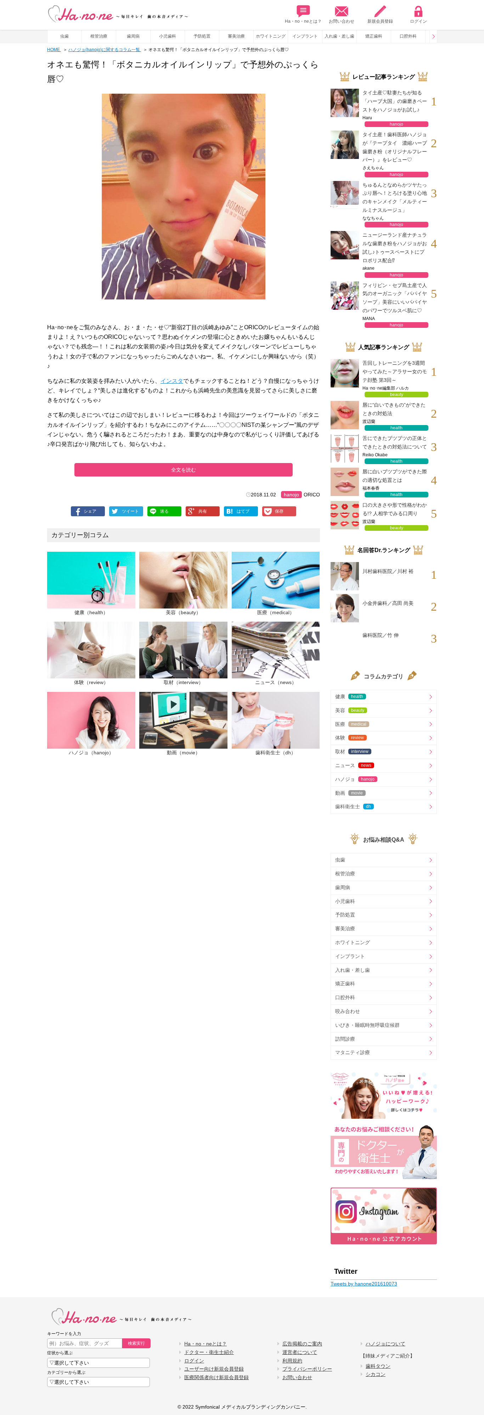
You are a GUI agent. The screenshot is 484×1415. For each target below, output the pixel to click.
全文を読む (183, 470)
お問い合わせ (341, 21)
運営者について (299, 1352)
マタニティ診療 (352, 1052)
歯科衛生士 (353, 806)
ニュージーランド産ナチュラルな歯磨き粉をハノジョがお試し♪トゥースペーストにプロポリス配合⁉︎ (394, 247)
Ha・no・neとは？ (303, 21)
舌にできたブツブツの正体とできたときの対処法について (394, 442)
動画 (349, 793)
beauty (396, 394)
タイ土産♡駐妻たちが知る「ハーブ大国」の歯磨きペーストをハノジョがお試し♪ (394, 101)
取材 (351, 751)
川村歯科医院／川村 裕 (387, 571)
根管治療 (98, 36)
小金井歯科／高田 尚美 (387, 603)
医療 (350, 724)
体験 (349, 737)
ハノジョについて (385, 1344)
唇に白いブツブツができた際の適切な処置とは (394, 476)
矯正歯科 (373, 36)
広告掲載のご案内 (302, 1344)
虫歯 (64, 36)
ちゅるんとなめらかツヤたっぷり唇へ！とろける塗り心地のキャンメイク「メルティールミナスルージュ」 (394, 197)
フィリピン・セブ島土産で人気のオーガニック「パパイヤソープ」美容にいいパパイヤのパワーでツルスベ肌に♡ (394, 297)
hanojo (291, 494)
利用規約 (292, 1361)
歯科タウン (378, 1366)
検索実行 (136, 1343)
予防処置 (201, 36)
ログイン (418, 21)
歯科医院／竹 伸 (380, 635)
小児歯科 (167, 36)
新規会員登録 (380, 21)
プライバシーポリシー (307, 1369)
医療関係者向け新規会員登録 (216, 1377)
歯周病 (133, 36)
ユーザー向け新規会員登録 (214, 1369)
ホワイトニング (271, 36)
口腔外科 (408, 36)
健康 (349, 696)
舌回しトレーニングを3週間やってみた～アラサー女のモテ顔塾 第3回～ (394, 371)
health (396, 427)
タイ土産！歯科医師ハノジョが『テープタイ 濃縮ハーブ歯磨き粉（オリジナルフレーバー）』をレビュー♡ (394, 147)
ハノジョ (355, 779)
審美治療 (236, 36)
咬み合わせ (347, 1011)
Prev (433, 36)
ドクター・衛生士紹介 (209, 1352)
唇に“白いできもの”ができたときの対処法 (394, 409)
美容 (349, 710)
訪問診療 (345, 1039)
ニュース (353, 765)
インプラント (305, 36)
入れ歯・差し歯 (339, 36)
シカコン (375, 1374)
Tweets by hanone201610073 (364, 1284)
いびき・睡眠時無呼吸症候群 (367, 1025)
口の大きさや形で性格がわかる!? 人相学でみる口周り (394, 509)
